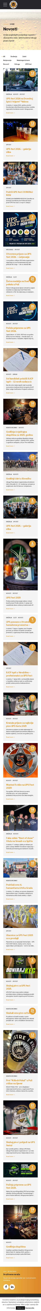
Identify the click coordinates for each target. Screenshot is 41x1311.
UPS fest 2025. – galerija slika (18, 527)
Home (12, 24)
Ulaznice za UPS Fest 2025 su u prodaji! (19, 936)
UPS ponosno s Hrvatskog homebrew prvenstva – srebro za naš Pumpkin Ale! (20, 624)
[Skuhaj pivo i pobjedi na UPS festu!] (20, 1117)
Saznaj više (29, 1308)
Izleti (15, 277)
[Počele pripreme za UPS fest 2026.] (20, 311)
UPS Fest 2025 (13, 597)
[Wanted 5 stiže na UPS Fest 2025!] (20, 760)
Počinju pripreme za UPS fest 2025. (18, 1186)
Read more (9, 113)
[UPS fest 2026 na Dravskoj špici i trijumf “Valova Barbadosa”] (20, 79)
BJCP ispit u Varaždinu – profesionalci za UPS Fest (19, 674)
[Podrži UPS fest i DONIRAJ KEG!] (20, 173)
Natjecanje (9, 249)
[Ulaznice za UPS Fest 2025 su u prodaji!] (20, 916)
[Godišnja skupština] (20, 1222)
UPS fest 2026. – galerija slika (18, 150)
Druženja (9, 94)
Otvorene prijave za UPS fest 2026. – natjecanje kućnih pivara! (18, 256)
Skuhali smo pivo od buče (19, 1012)
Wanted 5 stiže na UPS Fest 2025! (20, 786)
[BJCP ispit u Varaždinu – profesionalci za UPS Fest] (20, 653)
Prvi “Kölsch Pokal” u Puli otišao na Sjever (19, 1082)
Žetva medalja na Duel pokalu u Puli (17, 283)
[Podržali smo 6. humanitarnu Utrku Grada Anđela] (20, 867)
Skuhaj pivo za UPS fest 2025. (18, 987)
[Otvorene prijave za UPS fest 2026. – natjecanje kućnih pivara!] (20, 229)
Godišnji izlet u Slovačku (18, 478)
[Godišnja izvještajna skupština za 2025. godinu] (20, 412)
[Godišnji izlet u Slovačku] (20, 461)
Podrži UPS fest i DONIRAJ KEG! (19, 193)
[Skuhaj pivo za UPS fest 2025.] (20, 966)
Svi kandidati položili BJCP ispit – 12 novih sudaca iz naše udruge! (19, 381)
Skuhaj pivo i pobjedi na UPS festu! (20, 1143)
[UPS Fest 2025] (20, 564)
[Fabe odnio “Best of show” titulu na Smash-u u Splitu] (20, 818)
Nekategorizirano (11, 427)
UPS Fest (22, 94)
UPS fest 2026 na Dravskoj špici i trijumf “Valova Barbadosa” (19, 101)
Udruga (15, 374)
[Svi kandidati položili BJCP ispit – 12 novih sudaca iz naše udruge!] (20, 359)
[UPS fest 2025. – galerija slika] (20, 507)
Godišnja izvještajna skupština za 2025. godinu (19, 433)
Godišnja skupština (15, 1246)
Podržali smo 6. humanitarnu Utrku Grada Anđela (19, 887)
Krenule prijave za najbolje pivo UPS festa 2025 (19, 724)
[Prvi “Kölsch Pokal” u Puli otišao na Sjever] (20, 1051)
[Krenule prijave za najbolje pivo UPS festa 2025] (20, 704)
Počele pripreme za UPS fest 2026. (18, 329)
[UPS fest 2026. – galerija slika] (20, 130)
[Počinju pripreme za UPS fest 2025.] (20, 1169)
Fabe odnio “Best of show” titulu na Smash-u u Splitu (20, 839)
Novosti (15, 94)
